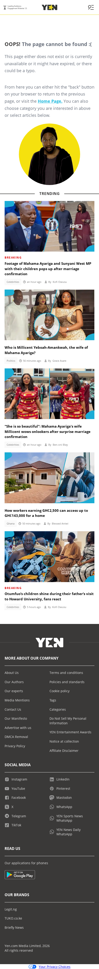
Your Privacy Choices (54, 966)
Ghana (11, 523)
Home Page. (50, 101)
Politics (11, 360)
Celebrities (13, 282)
